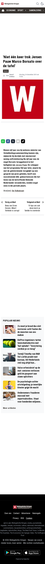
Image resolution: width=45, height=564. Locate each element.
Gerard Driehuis (11, 75)
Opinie (6, 71)
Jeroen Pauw (21, 165)
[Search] (37, 3)
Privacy (16, 518)
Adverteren (26, 513)
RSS (22, 518)
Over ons (7, 513)
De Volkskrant (18, 191)
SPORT (20, 10)
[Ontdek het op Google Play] (13, 552)
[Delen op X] (13, 141)
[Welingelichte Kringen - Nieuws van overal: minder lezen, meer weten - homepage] (10, 3)
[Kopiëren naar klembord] (23, 141)
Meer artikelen (9, 408)
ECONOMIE (11, 10)
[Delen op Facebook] (8, 141)
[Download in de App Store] (31, 552)
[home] (3, 10)
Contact (16, 513)
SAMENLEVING (35, 10)
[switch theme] (42, 3)
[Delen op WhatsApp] (3, 141)
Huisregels (36, 513)
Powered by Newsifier (22, 559)
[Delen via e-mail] (18, 141)
